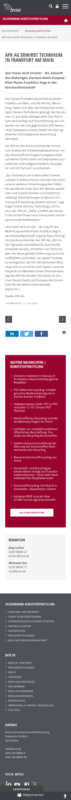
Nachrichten (16, 630)
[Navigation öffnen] (65, 6)
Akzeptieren (21, 789)
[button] (12, 334)
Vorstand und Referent (23, 612)
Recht (12, 672)
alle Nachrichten (31, 512)
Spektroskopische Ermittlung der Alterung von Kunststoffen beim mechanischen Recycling (35, 446)
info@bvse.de (13, 748)
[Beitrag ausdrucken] (64, 332)
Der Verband (16, 686)
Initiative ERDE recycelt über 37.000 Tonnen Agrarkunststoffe (34, 498)
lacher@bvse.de (19, 556)
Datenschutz (16, 700)
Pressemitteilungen (21, 635)
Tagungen (14, 677)
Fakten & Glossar (19, 626)
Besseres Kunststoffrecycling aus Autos (35, 458)
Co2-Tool (14, 710)
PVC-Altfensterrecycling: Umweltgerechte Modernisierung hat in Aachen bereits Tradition (35, 393)
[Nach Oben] (65, 796)
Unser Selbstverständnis (24, 616)
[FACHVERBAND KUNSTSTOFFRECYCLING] (37, 7)
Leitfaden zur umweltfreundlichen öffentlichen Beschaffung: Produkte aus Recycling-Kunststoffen (36, 432)
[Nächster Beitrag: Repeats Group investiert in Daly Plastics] (62, 319)
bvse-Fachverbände (20, 691)
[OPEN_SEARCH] (51, 5)
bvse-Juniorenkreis (20, 696)
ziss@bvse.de (17, 571)
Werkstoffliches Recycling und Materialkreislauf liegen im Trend (36, 419)
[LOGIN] (57, 6)
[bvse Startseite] (65, 20)
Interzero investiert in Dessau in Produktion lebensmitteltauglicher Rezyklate (36, 379)
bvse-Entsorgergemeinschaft (27, 640)
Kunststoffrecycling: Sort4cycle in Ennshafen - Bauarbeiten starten (35, 487)
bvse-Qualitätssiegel (21, 681)
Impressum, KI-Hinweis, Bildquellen (31, 705)
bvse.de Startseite (20, 663)
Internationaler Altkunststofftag (31, 621)
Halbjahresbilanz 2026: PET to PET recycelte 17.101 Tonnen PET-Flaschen (36, 407)
